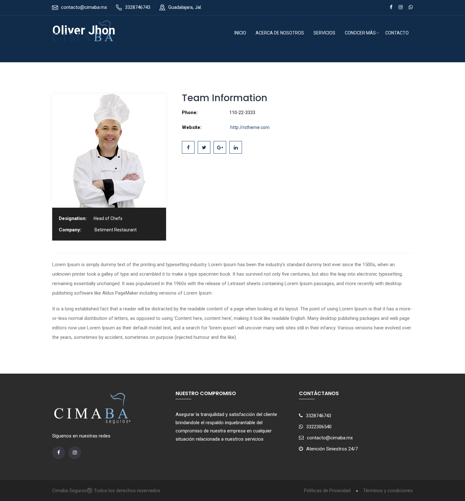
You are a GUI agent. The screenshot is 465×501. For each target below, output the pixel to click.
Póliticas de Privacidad (327, 490)
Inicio (240, 32)
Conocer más (360, 32)
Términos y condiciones (388, 490)
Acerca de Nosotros (280, 32)
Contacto (397, 32)
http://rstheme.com (249, 127)
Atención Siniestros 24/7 (332, 449)
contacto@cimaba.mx (84, 7)
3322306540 (319, 427)
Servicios (324, 32)
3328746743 (137, 7)
